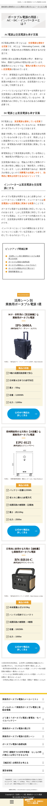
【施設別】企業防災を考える (15, 763)
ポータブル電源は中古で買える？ (21, 268)
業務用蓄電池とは (15, 272)
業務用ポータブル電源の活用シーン (18, 736)
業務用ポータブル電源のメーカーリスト (20, 699)
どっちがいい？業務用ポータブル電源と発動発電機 (21, 708)
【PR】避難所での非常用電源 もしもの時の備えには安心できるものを (21, 753)
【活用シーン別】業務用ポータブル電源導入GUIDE (31, 2)
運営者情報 (7, 770)
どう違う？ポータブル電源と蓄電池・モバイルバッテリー (21, 719)
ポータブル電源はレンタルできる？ (22, 265)
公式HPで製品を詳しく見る (22, 414)
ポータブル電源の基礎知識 (18, 262)
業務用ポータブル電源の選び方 (16, 728)
